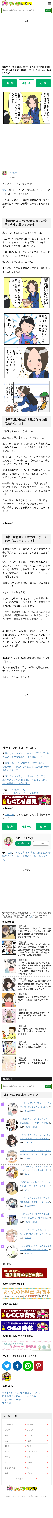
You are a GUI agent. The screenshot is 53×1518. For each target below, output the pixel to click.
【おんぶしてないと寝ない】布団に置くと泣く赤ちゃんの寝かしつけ (34, 1045)
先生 (4, 859)
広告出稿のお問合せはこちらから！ (20, 1396)
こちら (30, 917)
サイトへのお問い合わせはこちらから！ (22, 1392)
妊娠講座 (8, 1430)
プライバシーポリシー (13, 1399)
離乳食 (7, 1457)
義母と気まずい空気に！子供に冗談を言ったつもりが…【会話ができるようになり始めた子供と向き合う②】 (26, 767)
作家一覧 (26, 83)
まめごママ (30, 1111)
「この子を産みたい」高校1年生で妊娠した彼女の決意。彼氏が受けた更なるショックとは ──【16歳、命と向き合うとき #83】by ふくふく (34, 985)
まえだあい (13, 172)
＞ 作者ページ (23, 843)
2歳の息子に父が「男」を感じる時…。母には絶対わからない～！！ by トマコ (33, 1031)
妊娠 (6, 1435)
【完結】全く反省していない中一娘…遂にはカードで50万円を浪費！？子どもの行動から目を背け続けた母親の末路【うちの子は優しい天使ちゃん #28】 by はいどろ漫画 (34, 949)
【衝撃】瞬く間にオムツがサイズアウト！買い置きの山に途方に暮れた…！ (34, 1015)
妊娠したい (31, 1430)
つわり (29, 1435)
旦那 (28, 1468)
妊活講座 (30, 1424)
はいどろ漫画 (31, 1126)
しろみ (28, 1158)
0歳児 (29, 1441)
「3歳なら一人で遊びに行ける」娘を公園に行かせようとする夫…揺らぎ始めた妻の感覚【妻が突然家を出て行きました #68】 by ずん (34, 932)
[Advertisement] (26, 40)
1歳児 (7, 1446)
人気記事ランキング (12, 1424)
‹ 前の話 (9, 83)
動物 (6, 1473)
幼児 (28, 1457)
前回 (4, 190)
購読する (9, 1079)
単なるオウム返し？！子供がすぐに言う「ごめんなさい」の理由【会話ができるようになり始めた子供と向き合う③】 (26, 780)
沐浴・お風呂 (32, 1451)
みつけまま (30, 1174)
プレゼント (31, 1473)
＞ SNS (41, 843)
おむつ (7, 1451)
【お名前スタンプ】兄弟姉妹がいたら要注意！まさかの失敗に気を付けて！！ (34, 1063)
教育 (6, 1462)
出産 (6, 1441)
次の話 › (43, 83)
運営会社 (6, 1403)
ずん (27, 1190)
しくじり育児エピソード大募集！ (22, 793)
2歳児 (9, 852)
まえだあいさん (17, 789)
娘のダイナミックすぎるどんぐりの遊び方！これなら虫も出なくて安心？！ (34, 1000)
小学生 (29, 1462)
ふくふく (29, 1142)
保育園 (31, 852)
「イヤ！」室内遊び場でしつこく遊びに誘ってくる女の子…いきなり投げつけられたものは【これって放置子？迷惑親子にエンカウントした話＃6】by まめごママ (34, 968)
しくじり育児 (20, 852)
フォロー (9, 814)
